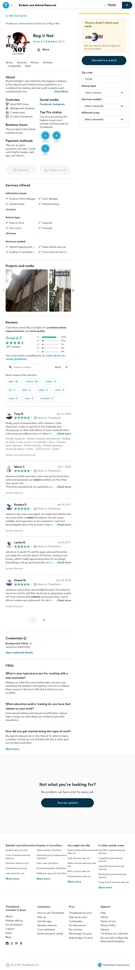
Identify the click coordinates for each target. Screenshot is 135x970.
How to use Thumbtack (50, 912)
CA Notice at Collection (114, 933)
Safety (104, 917)
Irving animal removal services (113, 882)
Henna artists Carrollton (49, 850)
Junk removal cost (15, 873)
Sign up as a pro (78, 917)
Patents (105, 929)
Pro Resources (77, 925)
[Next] (44, 619)
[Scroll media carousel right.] (73, 290)
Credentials (14, 66)
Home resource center (50, 933)
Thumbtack (11, 23)
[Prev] (32, 619)
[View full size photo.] (27, 290)
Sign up (41, 917)
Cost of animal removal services (18, 856)
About (9, 62)
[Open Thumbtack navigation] (8, 5)
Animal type (89, 85)
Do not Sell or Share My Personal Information (114, 939)
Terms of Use (108, 921)
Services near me (47, 925)
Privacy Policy (108, 925)
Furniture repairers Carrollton (51, 868)
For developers (14, 924)
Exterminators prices (16, 868)
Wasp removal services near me (82, 864)
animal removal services (33, 23)
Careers (10, 928)
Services (22, 62)
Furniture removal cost (17, 863)
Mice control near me (79, 871)
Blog (8, 937)
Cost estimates (46, 929)
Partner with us (14, 920)
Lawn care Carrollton (47, 863)
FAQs (28, 66)
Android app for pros (81, 937)
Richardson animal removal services (112, 875)
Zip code (87, 72)
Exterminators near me (79, 876)
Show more (12, 878)
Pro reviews (75, 929)
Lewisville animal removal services (111, 867)
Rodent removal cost (17, 850)
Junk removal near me (79, 858)
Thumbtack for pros (80, 912)
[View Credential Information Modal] (25, 638)
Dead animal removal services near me (83, 851)
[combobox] (59, 5)
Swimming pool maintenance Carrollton (52, 856)
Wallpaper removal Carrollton (52, 873)
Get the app (44, 921)
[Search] (127, 5)
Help (103, 912)
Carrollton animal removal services (111, 851)
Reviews (48, 62)
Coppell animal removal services (110, 859)
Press (9, 932)
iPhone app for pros (80, 933)
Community (75, 921)
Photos (35, 62)
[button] (18, 43)
